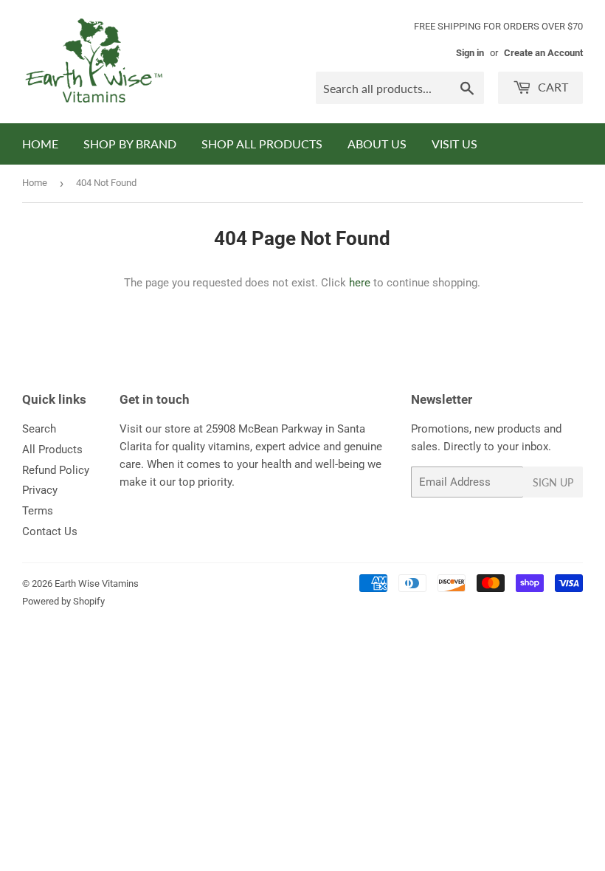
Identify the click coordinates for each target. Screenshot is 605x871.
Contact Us (49, 531)
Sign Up (553, 482)
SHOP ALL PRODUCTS (261, 144)
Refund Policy (55, 470)
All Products (52, 449)
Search (39, 429)
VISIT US (454, 144)
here (359, 282)
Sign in (470, 52)
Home (34, 182)
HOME (40, 144)
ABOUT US (377, 144)
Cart (551, 87)
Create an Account (543, 52)
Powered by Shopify (63, 601)
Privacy (40, 490)
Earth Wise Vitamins (97, 583)
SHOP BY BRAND (129, 144)
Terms (37, 510)
